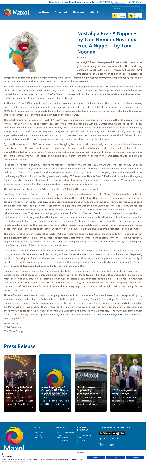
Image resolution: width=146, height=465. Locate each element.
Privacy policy (80, 452)
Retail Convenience (84, 435)
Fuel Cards (81, 440)
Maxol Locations (121, 16)
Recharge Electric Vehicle (65, 433)
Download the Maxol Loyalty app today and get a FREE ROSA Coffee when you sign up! (84, 2)
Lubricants (81, 443)
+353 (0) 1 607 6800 (106, 445)
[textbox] (73, 196)
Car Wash (59, 435)
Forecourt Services (62, 438)
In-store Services (62, 440)
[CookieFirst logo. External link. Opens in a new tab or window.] (2, 454)
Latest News (38, 433)
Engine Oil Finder (136, 16)
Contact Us (38, 438)
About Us (37, 435)
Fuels (79, 438)
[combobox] (126, 9)
